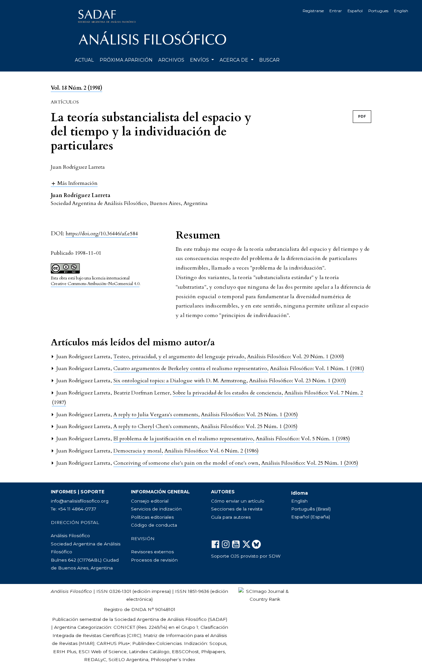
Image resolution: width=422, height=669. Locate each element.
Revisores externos (152, 551)
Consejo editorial (149, 501)
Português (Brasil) (311, 508)
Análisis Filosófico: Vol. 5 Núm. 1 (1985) (303, 438)
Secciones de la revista (236, 508)
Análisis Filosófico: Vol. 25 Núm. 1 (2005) (249, 414)
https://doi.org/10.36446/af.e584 (102, 233)
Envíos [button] (200, 60)
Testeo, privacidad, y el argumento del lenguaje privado (179, 356)
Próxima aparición (126, 60)
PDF (362, 116)
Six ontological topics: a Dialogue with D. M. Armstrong (180, 380)
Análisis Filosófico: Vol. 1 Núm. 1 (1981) (317, 368)
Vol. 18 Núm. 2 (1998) (76, 88)
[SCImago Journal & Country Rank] (264, 594)
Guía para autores (231, 517)
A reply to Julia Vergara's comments (156, 414)
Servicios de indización (156, 508)
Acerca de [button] (235, 60)
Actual (84, 60)
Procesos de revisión (154, 560)
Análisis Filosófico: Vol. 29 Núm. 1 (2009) (295, 356)
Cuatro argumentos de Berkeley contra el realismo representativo (190, 368)
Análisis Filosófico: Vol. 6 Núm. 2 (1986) (211, 450)
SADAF (217, 619)
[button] (74, 183)
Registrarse (313, 10)
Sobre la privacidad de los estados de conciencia (228, 392)
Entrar (335, 10)
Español (355, 10)
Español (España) (310, 516)
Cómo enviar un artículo (237, 501)
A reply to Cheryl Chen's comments (156, 426)
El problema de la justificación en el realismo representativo (183, 438)
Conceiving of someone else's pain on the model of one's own (186, 463)
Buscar (269, 60)
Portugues (378, 10)
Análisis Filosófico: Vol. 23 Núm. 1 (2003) (297, 380)
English (401, 10)
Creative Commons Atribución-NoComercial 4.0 (95, 284)
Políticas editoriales (152, 517)
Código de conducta (154, 525)
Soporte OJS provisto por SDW (246, 556)
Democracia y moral (138, 450)
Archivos (171, 60)
